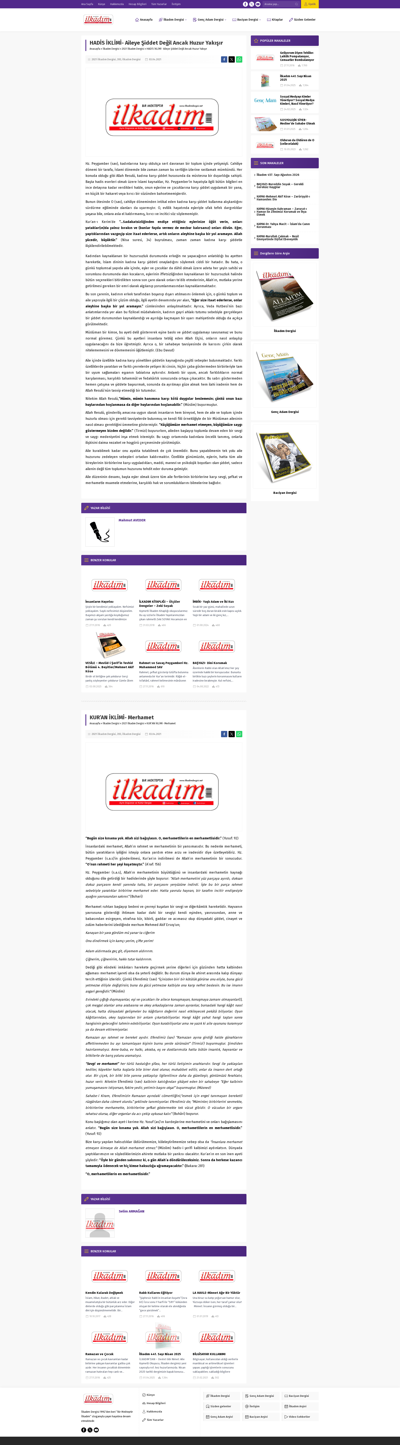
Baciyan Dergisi (284, 493)
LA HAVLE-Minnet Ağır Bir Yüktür (216, 1293)
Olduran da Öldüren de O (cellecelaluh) (297, 142)
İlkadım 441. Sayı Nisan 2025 (160, 1354)
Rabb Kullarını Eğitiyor (155, 1293)
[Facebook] (245, 4)
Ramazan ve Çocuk (99, 1354)
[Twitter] (251, 4)
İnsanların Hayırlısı (99, 602)
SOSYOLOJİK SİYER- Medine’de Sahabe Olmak (297, 121)
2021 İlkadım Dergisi (133, 48)
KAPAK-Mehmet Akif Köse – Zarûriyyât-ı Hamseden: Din (283, 198)
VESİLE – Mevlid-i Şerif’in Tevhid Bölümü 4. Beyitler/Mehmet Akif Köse (109, 667)
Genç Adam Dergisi (285, 412)
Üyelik (312, 4)
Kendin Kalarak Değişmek (104, 1293)
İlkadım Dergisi (111, 48)
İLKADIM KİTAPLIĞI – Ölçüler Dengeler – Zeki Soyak (159, 604)
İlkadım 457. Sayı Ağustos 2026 (278, 175)
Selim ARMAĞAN (131, 1211)
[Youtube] (257, 4)
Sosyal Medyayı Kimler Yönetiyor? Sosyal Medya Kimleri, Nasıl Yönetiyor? (297, 100)
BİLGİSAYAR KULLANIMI (209, 1354)
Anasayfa (95, 48)
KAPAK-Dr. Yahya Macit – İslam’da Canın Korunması (283, 225)
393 (119, 59)
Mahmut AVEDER (132, 520)
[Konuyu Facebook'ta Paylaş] (224, 59)
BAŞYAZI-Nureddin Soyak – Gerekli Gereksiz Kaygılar (280, 185)
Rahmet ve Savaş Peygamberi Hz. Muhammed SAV (163, 665)
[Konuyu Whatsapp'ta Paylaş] (239, 59)
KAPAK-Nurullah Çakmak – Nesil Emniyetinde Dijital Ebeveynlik (278, 238)
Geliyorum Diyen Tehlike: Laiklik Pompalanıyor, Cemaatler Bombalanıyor (297, 56)
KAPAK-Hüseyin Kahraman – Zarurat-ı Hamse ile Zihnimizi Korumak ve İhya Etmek (282, 211)
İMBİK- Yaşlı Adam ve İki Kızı (213, 602)
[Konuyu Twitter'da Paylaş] (232, 59)
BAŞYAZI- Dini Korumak (210, 663)
